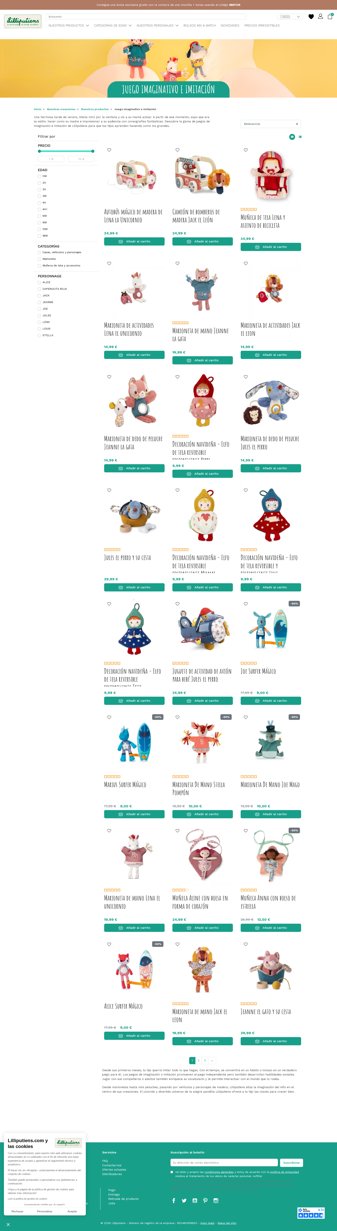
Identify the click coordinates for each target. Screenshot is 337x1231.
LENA (46, 321)
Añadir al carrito (138, 241)
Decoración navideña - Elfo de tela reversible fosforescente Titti (132, 679)
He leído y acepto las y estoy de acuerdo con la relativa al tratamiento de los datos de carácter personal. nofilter (237, 1174)
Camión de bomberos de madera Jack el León (196, 215)
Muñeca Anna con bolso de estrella (268, 901)
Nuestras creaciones (61, 109)
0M (45, 176)
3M (44, 195)
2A (44, 182)
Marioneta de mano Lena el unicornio (132, 901)
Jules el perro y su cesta (127, 557)
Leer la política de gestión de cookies (27, 1198)
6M (45, 215)
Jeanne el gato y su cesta (266, 1011)
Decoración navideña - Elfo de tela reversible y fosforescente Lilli (269, 565)
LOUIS (47, 328)
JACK (46, 295)
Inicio (37, 109)
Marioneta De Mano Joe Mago (270, 784)
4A (44, 202)
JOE (45, 308)
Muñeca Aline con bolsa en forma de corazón (200, 901)
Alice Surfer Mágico (123, 1005)
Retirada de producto (123, 1199)
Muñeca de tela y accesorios (61, 265)
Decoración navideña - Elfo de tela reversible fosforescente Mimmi (200, 565)
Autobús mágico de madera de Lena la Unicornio (133, 215)
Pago (111, 1190)
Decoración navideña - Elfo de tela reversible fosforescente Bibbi (200, 452)
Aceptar (72, 1211)
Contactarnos (111, 1165)
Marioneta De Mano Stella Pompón (198, 788)
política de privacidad (284, 1172)
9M (45, 222)
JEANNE (48, 302)
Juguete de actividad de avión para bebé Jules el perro (202, 674)
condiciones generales (219, 1172)
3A (44, 189)
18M (45, 235)
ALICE (46, 282)
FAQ (105, 1161)
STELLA (48, 335)
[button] (8, 1224)
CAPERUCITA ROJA (55, 288)
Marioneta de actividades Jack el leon (270, 329)
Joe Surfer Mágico (258, 670)
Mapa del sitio (227, 1223)
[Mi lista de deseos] (311, 16)
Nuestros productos (95, 109)
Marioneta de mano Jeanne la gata (200, 334)
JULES (47, 315)
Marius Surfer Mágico (125, 784)
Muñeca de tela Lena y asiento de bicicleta (263, 221)
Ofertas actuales (114, 1169)
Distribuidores (112, 1174)
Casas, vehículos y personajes (62, 252)
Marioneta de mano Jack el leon (199, 1015)
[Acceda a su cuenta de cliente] (321, 16)
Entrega (114, 1194)
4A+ (45, 209)
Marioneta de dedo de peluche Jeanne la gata (133, 442)
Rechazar (17, 1211)
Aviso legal (207, 1223)
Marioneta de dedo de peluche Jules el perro (270, 442)
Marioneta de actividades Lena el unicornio (129, 329)
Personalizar (44, 1211)
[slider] (39, 151)
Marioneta (49, 258)
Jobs (111, 1203)
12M (45, 229)
